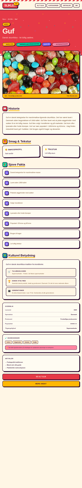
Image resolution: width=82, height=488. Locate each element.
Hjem (4, 19)
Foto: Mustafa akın (72, 96)
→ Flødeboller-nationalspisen (15, 368)
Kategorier (53, 5)
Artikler (67, 5)
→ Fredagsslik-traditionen (14, 362)
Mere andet (41, 384)
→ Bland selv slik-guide (13, 365)
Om (76, 5)
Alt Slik (40, 5)
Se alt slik (41, 377)
